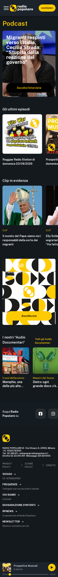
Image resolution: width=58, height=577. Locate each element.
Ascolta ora (29, 315)
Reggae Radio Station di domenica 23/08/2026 (18, 161)
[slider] (10, 574)
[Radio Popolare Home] (21, 8)
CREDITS (51, 465)
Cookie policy (29, 465)
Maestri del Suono (43, 378)
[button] (6, 8)
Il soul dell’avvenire (13, 378)
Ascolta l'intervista (29, 87)
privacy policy (7, 465)
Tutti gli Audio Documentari (43, 341)
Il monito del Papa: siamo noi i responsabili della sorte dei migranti (21, 240)
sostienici (47, 7)
